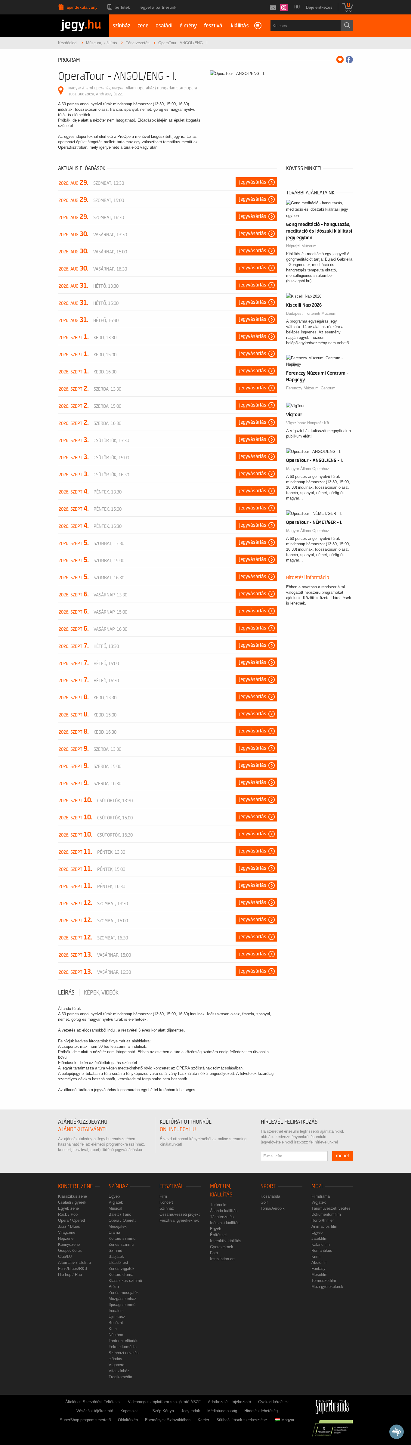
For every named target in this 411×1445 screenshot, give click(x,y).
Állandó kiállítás (224, 1210)
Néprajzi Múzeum (301, 246)
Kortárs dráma (121, 1274)
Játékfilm (319, 1238)
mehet (342, 1156)
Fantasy (318, 1268)
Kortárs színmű (122, 1238)
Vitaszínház (119, 1371)
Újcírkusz (117, 1316)
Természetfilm (323, 1280)
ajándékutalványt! (82, 1129)
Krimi (113, 1328)
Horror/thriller (322, 1220)
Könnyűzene (69, 1244)
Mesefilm (319, 1274)
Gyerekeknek (221, 1247)
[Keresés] (347, 25)
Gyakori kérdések (273, 1402)
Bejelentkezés (319, 7)
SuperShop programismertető (85, 1420)
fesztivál (214, 26)
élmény (188, 26)
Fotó (214, 1253)
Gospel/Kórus (70, 1250)
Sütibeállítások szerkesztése (241, 1420)
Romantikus (321, 1250)
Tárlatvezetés (222, 1216)
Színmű (115, 1250)
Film (163, 1196)
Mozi (317, 1186)
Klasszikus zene (72, 1196)
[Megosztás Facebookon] (349, 59)
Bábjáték (116, 1256)
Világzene (66, 1232)
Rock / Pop (68, 1214)
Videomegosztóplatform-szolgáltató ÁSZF (164, 1402)
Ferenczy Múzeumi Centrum (310, 388)
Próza (114, 1286)
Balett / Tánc (120, 1214)
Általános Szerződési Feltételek (93, 1402)
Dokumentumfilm (326, 1214)
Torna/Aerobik (273, 1208)
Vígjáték (116, 1202)
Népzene (65, 1238)
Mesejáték (118, 1226)
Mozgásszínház (122, 1298)
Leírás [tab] (66, 992)
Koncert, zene (75, 1186)
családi (164, 26)
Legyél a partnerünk (158, 7)
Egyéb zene (68, 1208)
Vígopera (116, 1365)
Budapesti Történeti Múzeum (311, 313)
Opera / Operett (71, 1220)
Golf (264, 1202)
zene (143, 26)
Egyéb (114, 1196)
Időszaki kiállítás (224, 1223)
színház (121, 26)
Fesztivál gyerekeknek (179, 1220)
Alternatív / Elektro (74, 1262)
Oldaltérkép (128, 1420)
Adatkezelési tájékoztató (229, 1402)
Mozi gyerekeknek (327, 1286)
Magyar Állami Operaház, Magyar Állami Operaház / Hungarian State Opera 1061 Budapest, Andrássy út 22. (132, 91)
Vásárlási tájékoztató (94, 1411)
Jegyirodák (190, 1411)
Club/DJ (65, 1256)
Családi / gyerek (72, 1202)
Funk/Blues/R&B (72, 1268)
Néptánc (116, 1334)
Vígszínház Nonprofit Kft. (308, 423)
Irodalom (116, 1310)
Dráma (114, 1232)
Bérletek (122, 7)
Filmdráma (320, 1196)
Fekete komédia (123, 1346)
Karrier (203, 1420)
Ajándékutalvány (81, 7)
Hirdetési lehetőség (261, 1411)
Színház (118, 1186)
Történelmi (219, 1204)
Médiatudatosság (222, 1411)
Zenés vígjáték (121, 1268)
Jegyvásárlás (252, 182)
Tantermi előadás (123, 1340)
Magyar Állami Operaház (307, 468)
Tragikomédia (120, 1377)
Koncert (166, 1202)
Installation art (222, 1259)
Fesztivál (171, 1186)
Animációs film (324, 1226)
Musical (115, 1208)
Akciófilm (319, 1262)
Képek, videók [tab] (101, 992)
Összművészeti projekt (179, 1214)
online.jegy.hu (178, 1129)
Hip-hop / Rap (70, 1274)
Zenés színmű (121, 1244)
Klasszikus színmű (125, 1280)
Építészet (218, 1235)
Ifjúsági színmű (122, 1304)
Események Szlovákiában (167, 1420)
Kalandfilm (320, 1244)
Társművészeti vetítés (331, 1208)
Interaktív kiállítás (225, 1241)
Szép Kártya (163, 1411)
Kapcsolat (129, 1411)
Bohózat (116, 1322)
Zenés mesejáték (124, 1292)
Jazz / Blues (69, 1226)
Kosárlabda (270, 1196)
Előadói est (118, 1262)
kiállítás (240, 26)
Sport (268, 1186)
